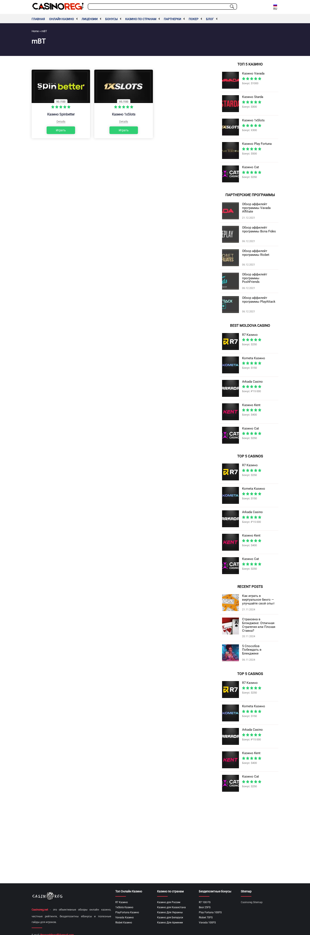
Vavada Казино (124, 917)
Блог (210, 19)
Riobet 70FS (206, 917)
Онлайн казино (61, 19)
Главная (38, 19)
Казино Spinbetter (61, 114)
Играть (61, 130)
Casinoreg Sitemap (252, 902)
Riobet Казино (123, 922)
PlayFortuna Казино (127, 912)
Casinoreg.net (40, 909)
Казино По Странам (140, 19)
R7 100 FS (204, 902)
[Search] (232, 6)
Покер (193, 19)
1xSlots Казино (124, 907)
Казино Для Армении (170, 922)
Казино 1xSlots (123, 114)
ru (275, 8)
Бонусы (111, 19)
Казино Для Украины (170, 912)
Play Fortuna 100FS (210, 912)
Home (35, 31)
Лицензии (90, 19)
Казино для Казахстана (171, 907)
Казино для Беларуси (170, 917)
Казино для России (168, 902)
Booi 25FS (204, 907)
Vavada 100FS (207, 922)
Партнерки (172, 19)
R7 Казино (121, 902)
